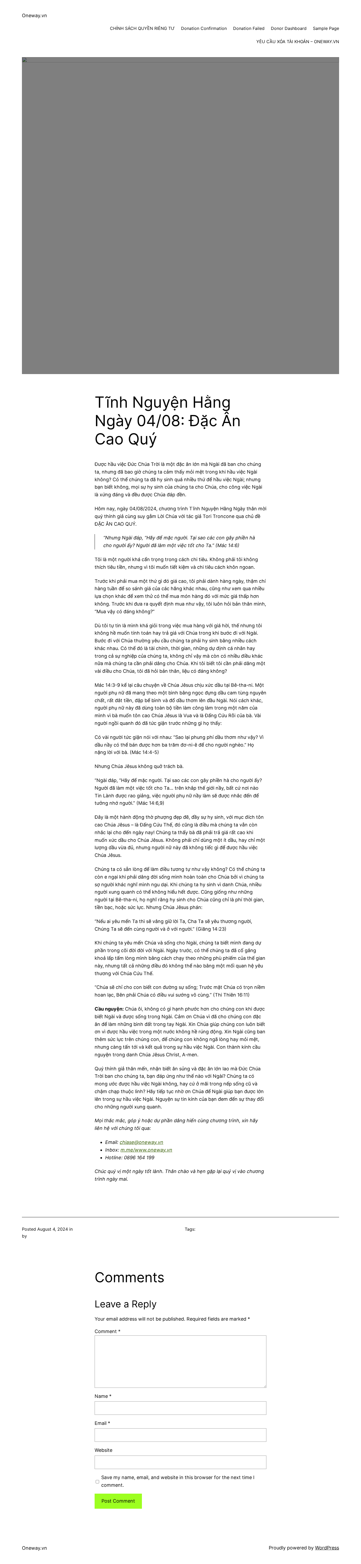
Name (103, 1396)
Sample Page (326, 28)
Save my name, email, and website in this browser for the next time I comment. (177, 1481)
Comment (108, 1331)
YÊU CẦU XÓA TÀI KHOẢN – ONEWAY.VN (297, 41)
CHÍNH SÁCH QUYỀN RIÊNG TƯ (142, 28)
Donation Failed (249, 28)
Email (102, 1423)
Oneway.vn (34, 15)
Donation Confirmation (204, 28)
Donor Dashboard (289, 28)
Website (103, 1450)
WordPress (327, 1548)
